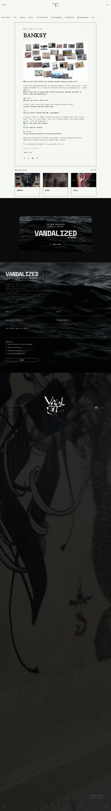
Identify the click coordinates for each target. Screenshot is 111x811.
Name (8, 311)
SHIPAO (20, 190)
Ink (15, 17)
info (10, 401)
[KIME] (55, 180)
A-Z (92, 17)
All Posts (6, 17)
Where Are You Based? (14, 320)
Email (58, 311)
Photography (57, 17)
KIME (47, 190)
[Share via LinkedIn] (33, 158)
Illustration (42, 17)
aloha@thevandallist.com (97, 797)
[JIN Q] (83, 180)
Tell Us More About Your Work (17, 328)
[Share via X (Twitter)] (28, 158)
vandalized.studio (15, 405)
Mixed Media (83, 17)
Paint (30, 17)
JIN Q (75, 190)
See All (93, 170)
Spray (22, 17)
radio (10, 414)
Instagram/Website (63, 320)
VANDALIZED (55, 233)
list (10, 412)
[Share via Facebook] (24, 158)
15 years (11, 403)
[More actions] (87, 29)
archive (11, 410)
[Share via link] (37, 158)
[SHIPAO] (27, 180)
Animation (69, 17)
